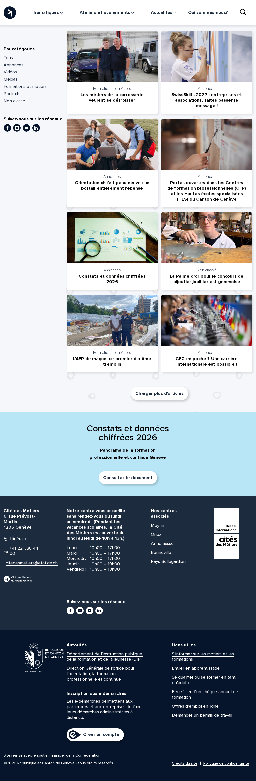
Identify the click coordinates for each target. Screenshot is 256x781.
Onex (156, 534)
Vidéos (10, 72)
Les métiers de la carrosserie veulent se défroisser (112, 97)
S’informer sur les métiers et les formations (203, 656)
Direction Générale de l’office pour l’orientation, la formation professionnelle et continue (100, 673)
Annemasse (162, 543)
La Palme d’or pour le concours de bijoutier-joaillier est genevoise (207, 278)
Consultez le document (128, 477)
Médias (11, 79)
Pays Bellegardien (168, 561)
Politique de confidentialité (226, 763)
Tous (8, 57)
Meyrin (157, 525)
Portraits (12, 93)
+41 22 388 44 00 (24, 551)
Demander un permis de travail (202, 715)
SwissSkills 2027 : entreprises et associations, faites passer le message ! (207, 100)
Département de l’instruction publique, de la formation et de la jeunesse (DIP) (105, 656)
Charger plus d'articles (160, 393)
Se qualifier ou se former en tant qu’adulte (204, 679)
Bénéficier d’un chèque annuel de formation (205, 694)
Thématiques (45, 12)
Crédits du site (185, 763)
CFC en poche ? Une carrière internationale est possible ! (207, 361)
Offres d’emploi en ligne (195, 706)
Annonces (14, 65)
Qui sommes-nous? (208, 12)
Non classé (14, 101)
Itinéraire (19, 538)
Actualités (162, 12)
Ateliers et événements (106, 12)
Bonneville (161, 552)
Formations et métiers (25, 86)
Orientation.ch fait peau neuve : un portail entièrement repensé (112, 185)
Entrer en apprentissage (196, 668)
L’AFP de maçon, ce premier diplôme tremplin (112, 361)
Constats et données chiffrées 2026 (112, 278)
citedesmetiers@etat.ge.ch (24, 563)
